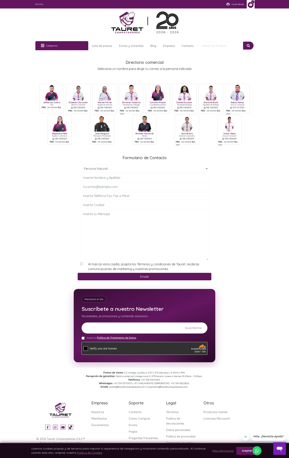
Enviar (144, 277)
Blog (153, 46)
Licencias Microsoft (216, 418)
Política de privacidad (180, 436)
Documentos (100, 425)
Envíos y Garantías (131, 46)
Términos (172, 412)
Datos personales (178, 430)
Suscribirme (193, 328)
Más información (223, 450)
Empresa (169, 46)
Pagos (133, 431)
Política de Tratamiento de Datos (116, 337)
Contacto (188, 46)
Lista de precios (102, 46)
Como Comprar (139, 418)
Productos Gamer (215, 412)
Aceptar (247, 450)
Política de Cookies (89, 452)
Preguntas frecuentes (143, 438)
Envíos (133, 425)
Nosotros (97, 412)
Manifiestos (99, 418)
